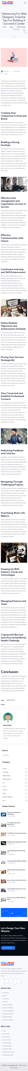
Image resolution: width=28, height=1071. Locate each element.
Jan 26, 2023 (11, 874)
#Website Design (10, 700)
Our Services (5, 999)
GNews (4, 1031)
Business (5, 769)
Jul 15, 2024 (11, 901)
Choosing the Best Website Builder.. (17, 861)
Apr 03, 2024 (16, 71)
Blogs (11, 27)
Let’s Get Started (7, 948)
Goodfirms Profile (6, 1040)
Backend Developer (7, 1017)
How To (4, 786)
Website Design (21, 27)
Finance (4, 793)
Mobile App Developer (7, 1014)
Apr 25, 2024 (11, 844)
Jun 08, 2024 (11, 854)
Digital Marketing (7, 779)
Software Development (8, 1011)
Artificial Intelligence (8, 797)
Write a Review (6, 1037)
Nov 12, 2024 (11, 891)
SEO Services (5, 993)
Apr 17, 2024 (11, 835)
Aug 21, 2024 (11, 882)
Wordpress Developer (7, 1008)
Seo (3, 783)
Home (4, 27)
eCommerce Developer (8, 1020)
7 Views (6, 74)
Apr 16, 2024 (11, 827)
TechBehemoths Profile (8, 1052)
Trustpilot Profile (6, 1043)
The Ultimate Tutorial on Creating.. (17, 833)
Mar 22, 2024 (11, 816)
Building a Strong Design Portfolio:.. (17, 842)
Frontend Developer (7, 1005)
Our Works (5, 1002)
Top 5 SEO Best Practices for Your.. (16, 889)
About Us (4, 996)
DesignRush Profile (7, 1049)
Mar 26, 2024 (11, 863)
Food (4, 801)
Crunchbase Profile (7, 1046)
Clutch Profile (5, 1034)
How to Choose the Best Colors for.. (17, 880)
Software (5, 790)
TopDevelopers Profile (7, 1055)
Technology (5, 772)
